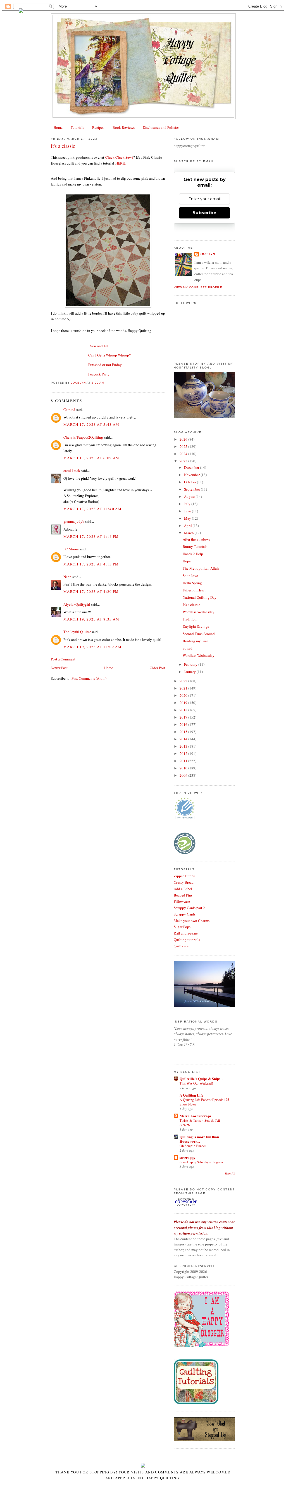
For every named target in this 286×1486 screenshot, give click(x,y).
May (188, 518)
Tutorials (77, 127)
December (192, 467)
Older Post (157, 667)
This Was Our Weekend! (196, 1083)
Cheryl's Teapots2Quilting (83, 437)
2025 (184, 446)
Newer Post (59, 667)
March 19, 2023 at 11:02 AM (92, 646)
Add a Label (183, 888)
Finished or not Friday (105, 364)
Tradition (190, 619)
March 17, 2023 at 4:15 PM (91, 564)
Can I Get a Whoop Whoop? (109, 355)
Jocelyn (207, 254)
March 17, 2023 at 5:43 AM (91, 424)
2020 (184, 695)
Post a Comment (63, 659)
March (189, 532)
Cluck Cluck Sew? (119, 157)
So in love (190, 575)
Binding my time (195, 640)
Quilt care (181, 945)
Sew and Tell (99, 345)
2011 (184, 760)
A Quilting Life (191, 1095)
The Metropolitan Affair (201, 568)
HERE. (120, 163)
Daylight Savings (196, 626)
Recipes (98, 127)
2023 (184, 460)
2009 (184, 775)
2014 (184, 738)
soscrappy (188, 1157)
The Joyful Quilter (77, 631)
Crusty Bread (184, 882)
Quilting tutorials (187, 939)
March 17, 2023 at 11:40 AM (92, 508)
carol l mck (71, 470)
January (190, 671)
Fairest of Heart (194, 590)
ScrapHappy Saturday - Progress (201, 1162)
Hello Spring (192, 582)
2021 (184, 688)
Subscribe (204, 212)
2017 (184, 717)
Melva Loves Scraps (195, 1115)
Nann (67, 576)
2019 (184, 702)
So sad (187, 648)
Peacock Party (98, 374)
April (188, 525)
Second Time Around (199, 633)
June (188, 510)
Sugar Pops (182, 926)
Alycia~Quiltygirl (76, 604)
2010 (184, 768)
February (191, 664)
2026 (184, 439)
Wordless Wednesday (198, 611)
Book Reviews (124, 127)
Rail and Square (186, 933)
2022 (184, 680)
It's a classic (191, 604)
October (190, 481)
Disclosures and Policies (161, 127)
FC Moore (71, 548)
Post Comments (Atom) (89, 678)
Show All (230, 1173)
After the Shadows (196, 539)
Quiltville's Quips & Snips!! (201, 1078)
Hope (187, 561)
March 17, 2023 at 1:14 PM (91, 536)
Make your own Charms (191, 920)
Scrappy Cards (185, 914)
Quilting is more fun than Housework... (199, 1139)
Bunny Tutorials (195, 546)
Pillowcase (182, 901)
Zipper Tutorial (185, 875)
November (192, 474)
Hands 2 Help (193, 553)
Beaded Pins (183, 895)
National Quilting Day (199, 597)
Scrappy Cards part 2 (189, 907)
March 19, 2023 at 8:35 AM (91, 619)
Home (58, 127)
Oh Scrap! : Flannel (193, 1145)
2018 (184, 709)
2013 (184, 746)
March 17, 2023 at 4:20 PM (91, 591)
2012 (184, 753)
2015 (184, 731)
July (187, 503)
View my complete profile (198, 287)
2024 (184, 453)
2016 (184, 724)
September (192, 489)
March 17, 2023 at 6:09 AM (91, 457)
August (190, 496)
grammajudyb (73, 521)
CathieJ (69, 409)
